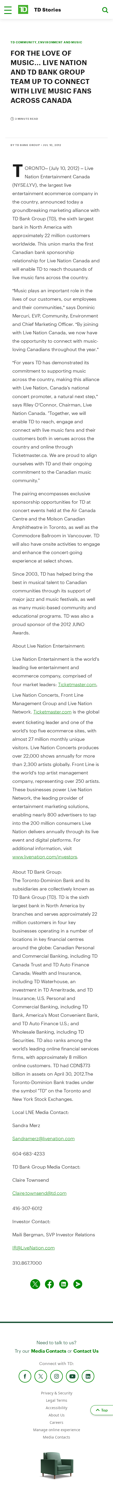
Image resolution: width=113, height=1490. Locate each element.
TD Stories (47, 10)
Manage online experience (56, 1429)
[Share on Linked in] (63, 1284)
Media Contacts (48, 1351)
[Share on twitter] (35, 1284)
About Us (57, 1415)
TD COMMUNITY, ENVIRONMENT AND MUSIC (46, 42)
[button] (8, 10)
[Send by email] (78, 1284)
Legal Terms (56, 1400)
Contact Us (85, 1351)
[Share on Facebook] (49, 1284)
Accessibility (56, 1407)
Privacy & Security (56, 1392)
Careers (56, 1422)
